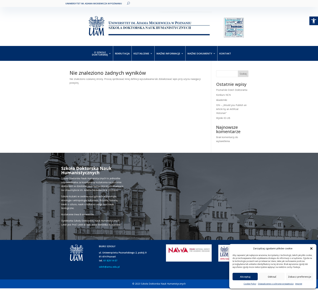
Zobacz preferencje (299, 276)
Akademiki (221, 100)
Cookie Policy (250, 283)
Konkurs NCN (223, 94)
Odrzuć (272, 276)
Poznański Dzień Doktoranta (231, 89)
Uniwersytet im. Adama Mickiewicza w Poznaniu (93, 3)
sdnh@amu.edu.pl (109, 266)
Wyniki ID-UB (223, 118)
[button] (311, 248)
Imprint (298, 283)
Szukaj (243, 73)
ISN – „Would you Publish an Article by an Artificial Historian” (231, 109)
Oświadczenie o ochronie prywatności (276, 283)
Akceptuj (245, 276)
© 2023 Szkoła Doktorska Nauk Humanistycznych (159, 283)
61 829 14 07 (110, 260)
